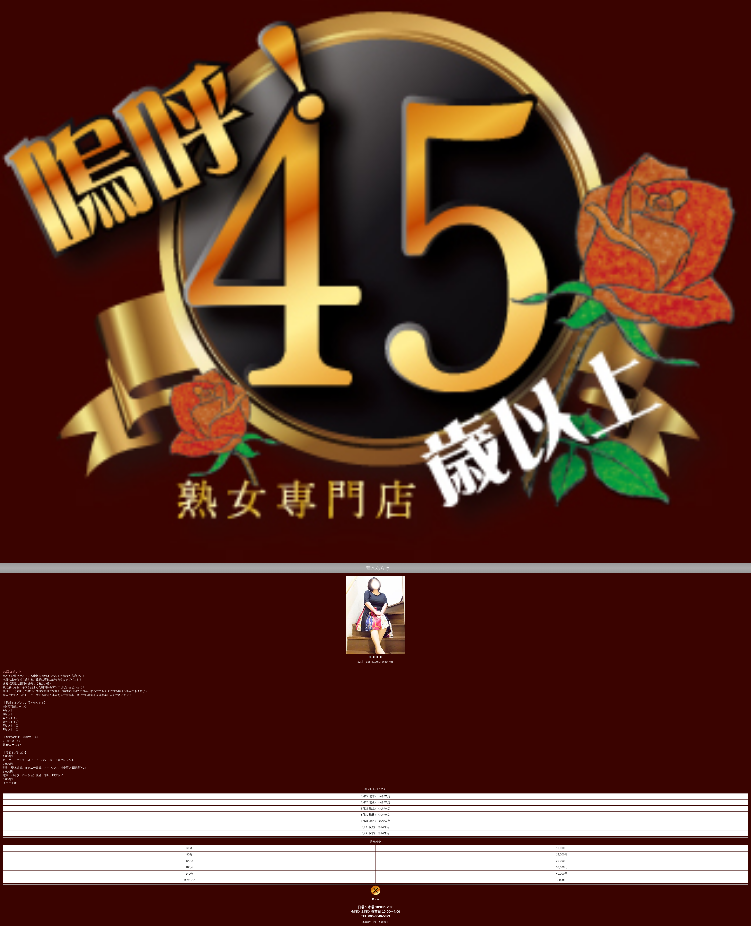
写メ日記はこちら (375, 789)
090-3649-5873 (379, 916)
